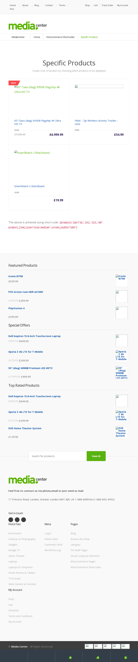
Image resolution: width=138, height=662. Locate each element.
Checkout (13, 610)
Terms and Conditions (20, 616)
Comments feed (53, 544)
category (75, 544)
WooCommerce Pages (83, 561)
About (25, 5)
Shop (87, 5)
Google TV (14, 550)
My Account (122, 5)
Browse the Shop (80, 539)
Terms (62, 5)
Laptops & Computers (20, 567)
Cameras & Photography (22, 539)
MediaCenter (18, 37)
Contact (49, 5)
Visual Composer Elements (85, 555)
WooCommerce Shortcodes (60, 37)
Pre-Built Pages (79, 550)
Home (13, 5)
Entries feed (51, 539)
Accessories (14, 533)
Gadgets (13, 544)
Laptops (12, 561)
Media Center (19, 646)
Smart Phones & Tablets (21, 572)
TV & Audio (14, 578)
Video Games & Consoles (22, 584)
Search (96, 456)
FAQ (12, 9)
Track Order (107, 5)
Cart (96, 5)
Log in (48, 533)
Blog (36, 5)
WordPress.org (53, 550)
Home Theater (16, 555)
